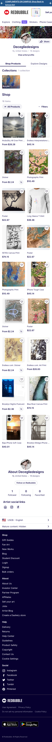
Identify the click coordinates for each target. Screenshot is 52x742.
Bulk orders (8, 571)
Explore (6, 22)
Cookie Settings (10, 658)
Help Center (8, 636)
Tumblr (10, 684)
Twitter (10, 679)
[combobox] (35, 12)
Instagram (12, 670)
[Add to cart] (21, 182)
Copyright (7, 649)
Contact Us (8, 654)
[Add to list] (22, 116)
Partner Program (10, 592)
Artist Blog (7, 610)
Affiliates (6, 597)
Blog (4, 553)
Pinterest (11, 689)
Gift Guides (8, 540)
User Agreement (9, 707)
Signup (5, 567)
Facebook (12, 675)
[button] (11, 82)
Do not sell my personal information (17, 711)
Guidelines (7, 640)
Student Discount (11, 558)
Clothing (19, 22)
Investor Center (10, 588)
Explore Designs (39, 63)
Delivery (6, 627)
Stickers (33, 22)
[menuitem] (6, 22)
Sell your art (8, 601)
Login (5, 562)
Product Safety (9, 645)
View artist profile (26, 55)
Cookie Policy (41, 711)
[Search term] (36, 12)
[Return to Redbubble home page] (16, 12)
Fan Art (6, 544)
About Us (7, 583)
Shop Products (13, 63)
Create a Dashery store (14, 615)
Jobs (4, 606)
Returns (6, 631)
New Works (8, 549)
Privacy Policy (24, 707)
